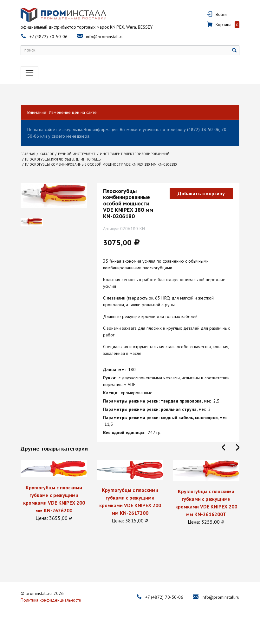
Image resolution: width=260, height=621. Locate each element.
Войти (221, 14)
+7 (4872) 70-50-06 (48, 36)
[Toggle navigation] (29, 72)
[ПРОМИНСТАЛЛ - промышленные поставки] (63, 15)
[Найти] (234, 50)
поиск (29, 50)
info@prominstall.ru (105, 36)
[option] (54, 491)
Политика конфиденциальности (51, 600)
